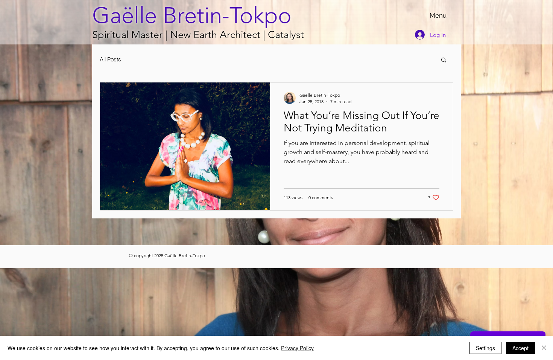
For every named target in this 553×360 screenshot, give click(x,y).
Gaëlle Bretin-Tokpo (192, 15)
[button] (443, 60)
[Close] (543, 348)
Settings (485, 348)
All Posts (110, 59)
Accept (520, 348)
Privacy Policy (297, 348)
